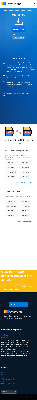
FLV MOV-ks (25, 206)
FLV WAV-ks (11, 215)
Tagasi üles (29, 397)
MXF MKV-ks (25, 167)
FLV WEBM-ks (11, 206)
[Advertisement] (18, 247)
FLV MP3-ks (25, 201)
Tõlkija (3, 381)
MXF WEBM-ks (11, 172)
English (4, 391)
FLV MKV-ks (11, 211)
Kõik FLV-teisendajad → (24, 221)
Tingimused (5, 335)
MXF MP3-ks (11, 167)
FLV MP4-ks (11, 201)
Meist (3, 375)
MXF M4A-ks (25, 176)
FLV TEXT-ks (25, 215)
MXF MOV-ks (26, 163)
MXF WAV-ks (11, 176)
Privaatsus (4, 337)
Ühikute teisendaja (7, 379)
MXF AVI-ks (25, 172)
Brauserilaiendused (8, 383)
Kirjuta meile (5, 372)
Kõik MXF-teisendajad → (24, 183)
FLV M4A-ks (25, 211)
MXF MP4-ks (11, 163)
